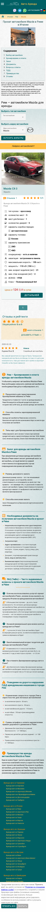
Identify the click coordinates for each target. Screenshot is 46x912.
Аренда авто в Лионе (14, 835)
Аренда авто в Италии (13, 806)
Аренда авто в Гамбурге (15, 800)
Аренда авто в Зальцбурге (16, 864)
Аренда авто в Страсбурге (16, 846)
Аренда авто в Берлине (15, 786)
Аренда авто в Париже (14, 832)
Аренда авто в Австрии (13, 852)
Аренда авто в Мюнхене (15, 789)
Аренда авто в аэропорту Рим (17, 812)
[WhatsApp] (24, 10)
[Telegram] (19, 10)
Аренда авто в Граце (14, 870)
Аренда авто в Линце (14, 861)
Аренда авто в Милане (14, 815)
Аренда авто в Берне (14, 878)
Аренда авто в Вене (13, 855)
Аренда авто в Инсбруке (15, 867)
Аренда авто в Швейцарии (15, 875)
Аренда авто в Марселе (15, 838)
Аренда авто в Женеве (14, 881)
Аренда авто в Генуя (13, 817)
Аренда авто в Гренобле (15, 844)
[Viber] (14, 10)
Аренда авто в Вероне (14, 820)
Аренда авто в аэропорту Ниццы (18, 841)
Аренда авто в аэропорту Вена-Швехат (20, 858)
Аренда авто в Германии (14, 783)
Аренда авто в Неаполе (15, 823)
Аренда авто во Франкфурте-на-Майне (20, 794)
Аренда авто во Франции (14, 829)
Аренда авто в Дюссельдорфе (17, 797)
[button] (13, 117)
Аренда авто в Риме (13, 809)
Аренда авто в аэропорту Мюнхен (19, 791)
